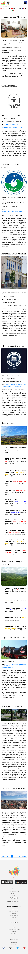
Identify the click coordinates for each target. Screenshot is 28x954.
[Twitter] (17, 948)
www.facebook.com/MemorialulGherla (12, 127)
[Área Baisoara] (14, 435)
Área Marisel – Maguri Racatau (12, 563)
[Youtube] (24, 948)
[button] (25, 2)
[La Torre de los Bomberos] (14, 800)
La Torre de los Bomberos (13, 788)
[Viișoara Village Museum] (14, 28)
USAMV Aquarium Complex (10, 166)
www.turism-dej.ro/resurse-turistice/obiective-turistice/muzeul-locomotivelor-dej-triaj (14, 666)
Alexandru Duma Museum (13, 253)
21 (19, 856)
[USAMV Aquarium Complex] (14, 182)
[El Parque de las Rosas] (14, 714)
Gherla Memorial (9, 85)
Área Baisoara (7, 423)
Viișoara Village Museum (13, 16)
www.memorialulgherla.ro (11, 124)
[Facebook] (3, 948)
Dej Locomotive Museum (13, 637)
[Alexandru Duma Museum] (14, 272)
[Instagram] (10, 948)
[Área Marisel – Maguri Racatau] (14, 576)
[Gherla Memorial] (14, 100)
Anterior (3, 856)
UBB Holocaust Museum (12, 345)
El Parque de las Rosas (11, 706)
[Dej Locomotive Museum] (14, 649)
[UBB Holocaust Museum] (14, 360)
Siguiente (24, 856)
